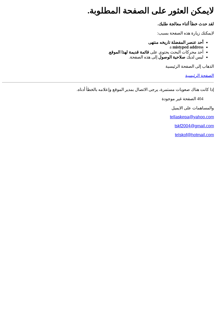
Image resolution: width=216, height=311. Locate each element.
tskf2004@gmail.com (194, 126)
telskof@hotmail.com (194, 135)
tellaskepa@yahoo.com (192, 117)
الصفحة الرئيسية (199, 75)
